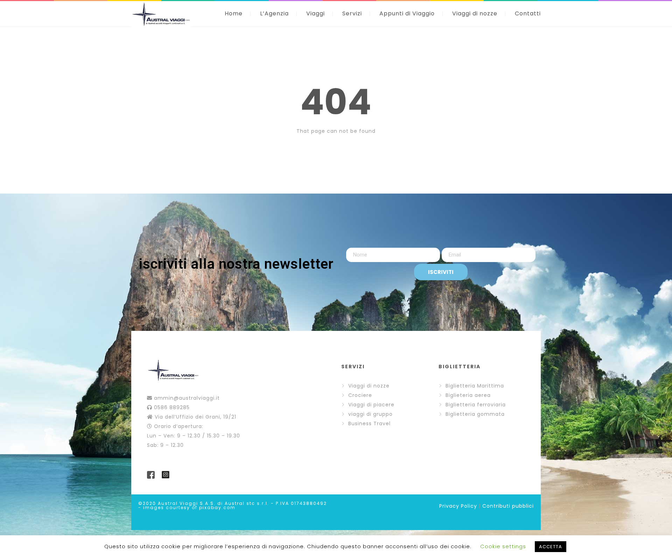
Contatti (528, 13)
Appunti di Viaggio (407, 13)
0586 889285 (172, 407)
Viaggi (315, 13)
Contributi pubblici (508, 505)
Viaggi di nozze (474, 13)
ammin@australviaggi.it (187, 397)
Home (234, 13)
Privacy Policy (458, 505)
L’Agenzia (274, 13)
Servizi (352, 13)
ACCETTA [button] (550, 546)
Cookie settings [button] (503, 546)
